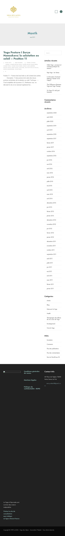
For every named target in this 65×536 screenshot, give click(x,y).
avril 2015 (49, 190)
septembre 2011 (51, 254)
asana (7, 64)
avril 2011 (49, 276)
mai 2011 (49, 271)
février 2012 (50, 233)
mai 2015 (49, 186)
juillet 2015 (50, 181)
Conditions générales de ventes (32, 372)
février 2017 (50, 143)
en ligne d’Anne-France (11, 519)
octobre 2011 (51, 250)
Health (49, 313)
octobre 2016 (51, 151)
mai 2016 (49, 164)
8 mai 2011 (8, 62)
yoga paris (18, 69)
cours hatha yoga (16, 64)
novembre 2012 (51, 224)
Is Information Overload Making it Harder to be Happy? (53, 78)
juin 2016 (49, 160)
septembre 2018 (51, 134)
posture (21, 67)
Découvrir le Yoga (52, 309)
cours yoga (7, 66)
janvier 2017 (50, 147)
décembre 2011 (51, 241)
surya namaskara (8, 69)
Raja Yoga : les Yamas (53, 73)
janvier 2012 (50, 237)
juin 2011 (49, 267)
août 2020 (50, 117)
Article (48, 301)
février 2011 (50, 284)
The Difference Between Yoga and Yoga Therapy (54, 85)
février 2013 (50, 211)
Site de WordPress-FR (53, 357)
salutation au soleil (31, 67)
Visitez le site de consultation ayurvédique (9, 513)
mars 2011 (50, 280)
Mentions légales (30, 380)
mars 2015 (50, 194)
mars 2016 (50, 173)
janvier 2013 (50, 216)
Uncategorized (51, 324)
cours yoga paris (17, 66)
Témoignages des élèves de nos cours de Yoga (54, 318)
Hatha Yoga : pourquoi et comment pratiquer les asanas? (54, 66)
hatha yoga (7, 67)
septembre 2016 (51, 156)
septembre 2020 (52, 113)
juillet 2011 (50, 263)
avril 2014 (49, 199)
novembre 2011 (51, 246)
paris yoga (15, 67)
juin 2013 (49, 207)
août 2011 (49, 259)
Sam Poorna (19, 62)
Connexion (50, 344)
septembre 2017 (51, 139)
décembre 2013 (51, 203)
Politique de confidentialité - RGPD (32, 388)
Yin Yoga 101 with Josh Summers (53, 91)
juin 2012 (49, 229)
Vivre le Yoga (31, 62)
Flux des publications (53, 349)
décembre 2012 (51, 220)
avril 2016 (49, 169)
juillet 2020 (50, 121)
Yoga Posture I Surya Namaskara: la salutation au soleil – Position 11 (21, 56)
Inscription (50, 340)
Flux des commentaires (53, 353)
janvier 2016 (50, 177)
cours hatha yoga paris (30, 64)
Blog (48, 305)
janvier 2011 (50, 289)
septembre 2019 (51, 126)
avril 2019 (49, 130)
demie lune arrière (29, 66)
